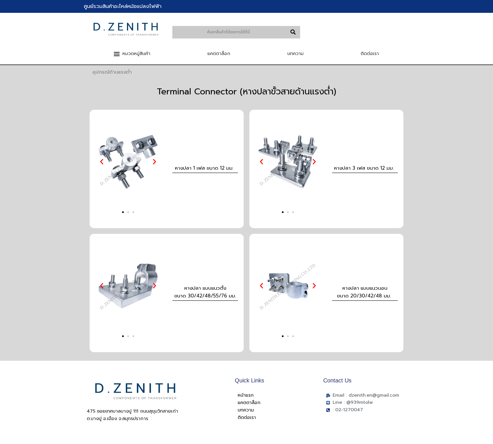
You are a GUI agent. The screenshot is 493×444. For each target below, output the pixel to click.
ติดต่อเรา (247, 417)
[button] (101, 161)
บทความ (246, 410)
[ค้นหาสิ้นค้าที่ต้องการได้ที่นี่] (293, 32)
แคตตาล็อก (249, 402)
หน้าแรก (246, 395)
